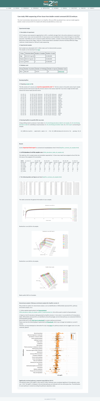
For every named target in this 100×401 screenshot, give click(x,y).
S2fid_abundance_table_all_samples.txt (53, 152)
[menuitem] (8, 8)
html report (69, 124)
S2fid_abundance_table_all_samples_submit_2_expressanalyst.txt (35, 312)
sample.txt (28, 84)
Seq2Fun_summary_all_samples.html (69, 147)
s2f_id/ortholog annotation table (55, 124)
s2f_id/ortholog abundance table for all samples (57, 123)
